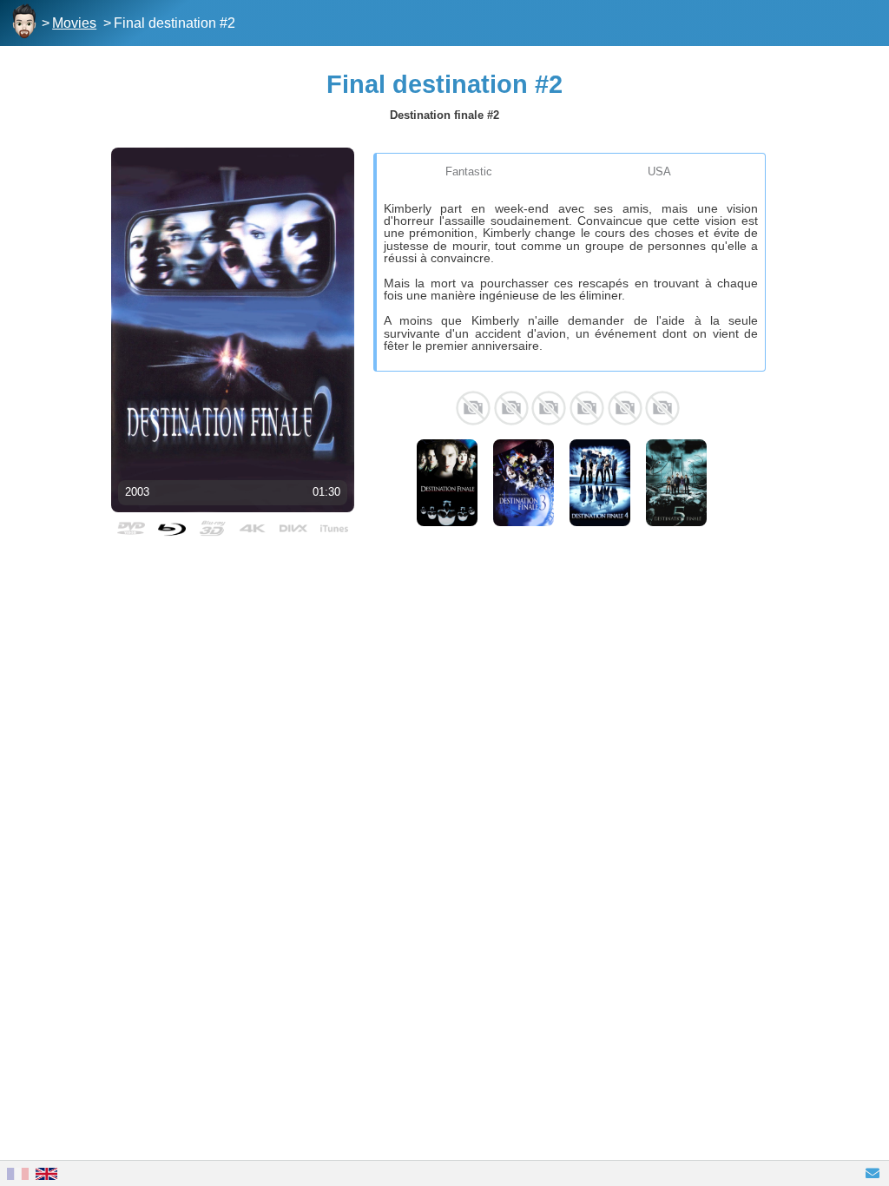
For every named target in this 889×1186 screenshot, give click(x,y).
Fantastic (468, 171)
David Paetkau (587, 408)
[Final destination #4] (600, 482)
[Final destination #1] (447, 482)
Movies (74, 23)
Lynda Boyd (662, 408)
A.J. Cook (511, 408)
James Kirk (625, 408)
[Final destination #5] (676, 482)
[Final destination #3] (523, 482)
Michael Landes (548, 408)
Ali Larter (473, 408)
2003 (137, 491)
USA (659, 171)
